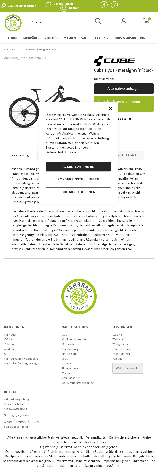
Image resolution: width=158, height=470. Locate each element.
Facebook (102, 4)
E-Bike (8, 339)
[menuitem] (13, 38)
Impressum (69, 353)
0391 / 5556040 (19, 415)
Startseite (9, 49)
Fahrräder (10, 334)
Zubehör (9, 344)
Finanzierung (70, 349)
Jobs (65, 358)
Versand (67, 373)
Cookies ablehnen (79, 192)
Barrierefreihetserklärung (78, 382)
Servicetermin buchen (21, 6)
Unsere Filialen (63, 4)
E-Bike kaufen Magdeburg (20, 363)
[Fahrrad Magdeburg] (13, 23)
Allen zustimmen (78, 166)
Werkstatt (118, 339)
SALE (7, 353)
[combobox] (64, 22)
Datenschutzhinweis (61, 152)
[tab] (20, 155)
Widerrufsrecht (121, 353)
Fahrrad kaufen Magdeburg (21, 358)
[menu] (79, 38)
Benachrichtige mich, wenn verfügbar (118, 103)
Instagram (113, 4)
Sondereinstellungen (78, 179)
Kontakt (74, 8)
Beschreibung (20, 155)
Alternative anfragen (124, 88)
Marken (9, 349)
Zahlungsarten (71, 378)
